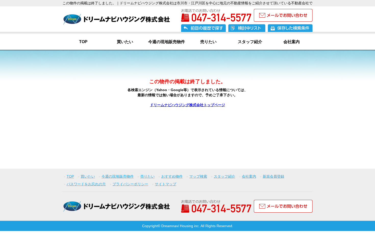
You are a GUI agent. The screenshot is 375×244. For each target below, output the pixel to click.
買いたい (125, 42)
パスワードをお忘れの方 (86, 184)
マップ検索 (198, 176)
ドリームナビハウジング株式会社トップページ (187, 105)
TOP (83, 42)
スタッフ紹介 (250, 42)
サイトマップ (165, 184)
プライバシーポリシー (130, 184)
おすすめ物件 (172, 176)
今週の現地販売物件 (166, 42)
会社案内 (291, 42)
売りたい (208, 42)
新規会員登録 (273, 176)
